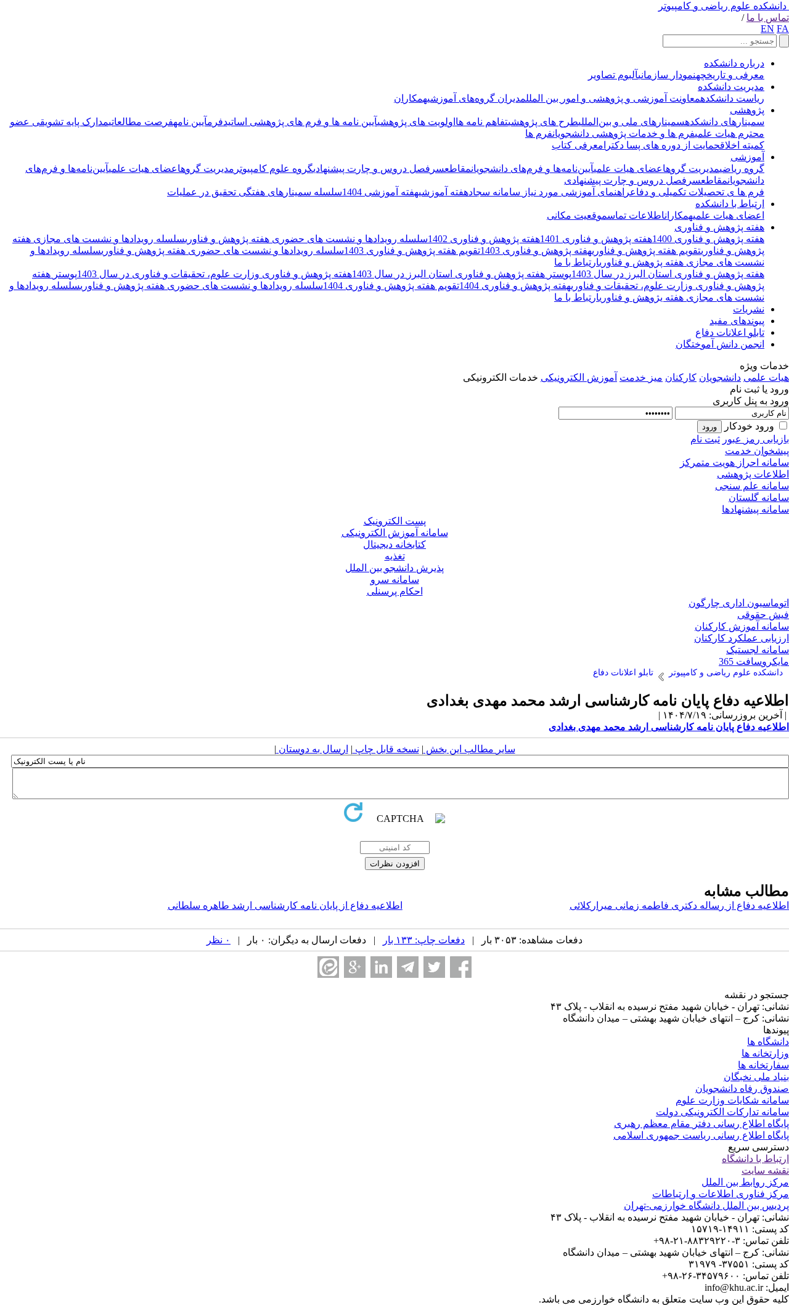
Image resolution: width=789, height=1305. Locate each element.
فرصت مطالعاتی (140, 121)
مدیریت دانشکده (731, 86)
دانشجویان (720, 377)
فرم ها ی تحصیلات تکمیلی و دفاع (697, 192)
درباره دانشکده (734, 63)
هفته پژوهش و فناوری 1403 (536, 250)
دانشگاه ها (768, 1041)
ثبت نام (705, 439)
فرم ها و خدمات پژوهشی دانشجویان (623, 133)
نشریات (748, 309)
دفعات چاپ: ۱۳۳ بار (424, 940)
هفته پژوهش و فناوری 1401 (596, 239)
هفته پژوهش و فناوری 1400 (708, 239)
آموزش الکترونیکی (579, 377)
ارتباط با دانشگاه (755, 1158)
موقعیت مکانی (577, 215)
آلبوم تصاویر (613, 75)
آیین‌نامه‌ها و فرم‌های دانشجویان (532, 168)
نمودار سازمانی (667, 75)
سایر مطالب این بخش (469, 749)
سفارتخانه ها (763, 1065)
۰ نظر (218, 940)
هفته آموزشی (443, 192)
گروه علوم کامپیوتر (273, 168)
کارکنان (681, 377)
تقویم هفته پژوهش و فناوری (646, 250)
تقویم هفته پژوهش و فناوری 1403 (412, 250)
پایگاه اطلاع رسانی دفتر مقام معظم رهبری (701, 1123)
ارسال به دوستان (312, 749)
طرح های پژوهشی (543, 121)
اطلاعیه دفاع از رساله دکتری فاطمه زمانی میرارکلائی (679, 905)
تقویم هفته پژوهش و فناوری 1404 (391, 285)
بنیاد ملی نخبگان (756, 1076)
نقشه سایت (765, 1170)
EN (767, 28)
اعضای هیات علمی (630, 168)
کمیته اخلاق (742, 145)
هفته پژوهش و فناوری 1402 (484, 239)
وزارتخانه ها (765, 1053)
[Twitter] (434, 967)
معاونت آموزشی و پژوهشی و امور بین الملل (613, 98)
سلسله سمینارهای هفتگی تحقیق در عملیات (254, 192)
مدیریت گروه (692, 168)
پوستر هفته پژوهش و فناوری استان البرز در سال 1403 (461, 274)
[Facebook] (461, 967)
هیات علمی (766, 377)
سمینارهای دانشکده (724, 121)
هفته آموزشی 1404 (380, 192)
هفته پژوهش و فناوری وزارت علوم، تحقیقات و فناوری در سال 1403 (214, 274)
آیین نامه (190, 121)
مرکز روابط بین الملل (745, 1182)
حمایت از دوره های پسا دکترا (661, 145)
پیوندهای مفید (736, 320)
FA (783, 28)
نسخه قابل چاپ (386, 749)
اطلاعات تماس (635, 215)
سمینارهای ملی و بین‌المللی (631, 121)
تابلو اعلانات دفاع (729, 332)
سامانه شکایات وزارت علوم (732, 1100)
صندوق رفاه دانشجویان (742, 1088)
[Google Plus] (355, 967)
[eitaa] (328, 967)
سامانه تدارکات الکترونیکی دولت (722, 1112)
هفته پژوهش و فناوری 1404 (515, 285)
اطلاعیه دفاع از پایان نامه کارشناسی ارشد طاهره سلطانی (285, 905)
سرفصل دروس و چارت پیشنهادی (378, 168)
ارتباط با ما (576, 262)
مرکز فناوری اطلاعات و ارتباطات (720, 1194)
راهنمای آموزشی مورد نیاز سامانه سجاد (549, 192)
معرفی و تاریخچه (730, 75)
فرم (215, 121)
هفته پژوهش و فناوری (719, 227)
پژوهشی (747, 110)
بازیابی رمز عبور (755, 439)
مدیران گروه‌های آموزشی (476, 98)
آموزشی (747, 157)
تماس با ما (767, 17)
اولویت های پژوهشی (416, 121)
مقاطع (457, 168)
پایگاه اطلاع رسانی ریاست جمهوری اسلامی (701, 1135)
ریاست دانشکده (732, 98)
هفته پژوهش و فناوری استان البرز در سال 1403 (667, 274)
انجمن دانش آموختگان (720, 344)
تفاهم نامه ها (482, 121)
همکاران (410, 98)
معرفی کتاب (577, 145)
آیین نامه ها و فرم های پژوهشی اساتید (300, 121)
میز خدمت (641, 377)
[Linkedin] (381, 967)
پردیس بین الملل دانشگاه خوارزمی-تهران (706, 1205)
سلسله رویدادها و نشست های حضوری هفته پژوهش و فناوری (306, 239)
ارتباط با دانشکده (729, 203)
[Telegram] (408, 967)
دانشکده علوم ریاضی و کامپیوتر (722, 6)
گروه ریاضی (741, 168)
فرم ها (538, 133)
